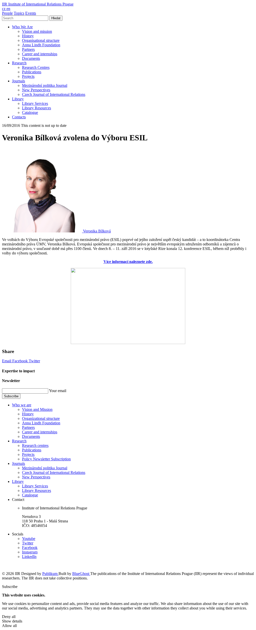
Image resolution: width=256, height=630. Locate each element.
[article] (56, 231)
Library (18, 99)
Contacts (19, 117)
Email (7, 361)
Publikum (50, 573)
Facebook (20, 361)
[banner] (38, 4)
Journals (18, 81)
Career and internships (39, 54)
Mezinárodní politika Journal (44, 85)
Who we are (21, 405)
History (28, 36)
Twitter (34, 361)
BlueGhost (81, 573)
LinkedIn (29, 556)
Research (19, 63)
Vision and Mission (37, 409)
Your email (57, 391)
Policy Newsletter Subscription (46, 459)
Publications (31, 72)
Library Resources (36, 108)
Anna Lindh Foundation (41, 45)
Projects (28, 76)
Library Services (35, 103)
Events (30, 13)
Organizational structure (41, 418)
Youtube (28, 538)
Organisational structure (41, 40)
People (7, 13)
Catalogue (30, 112)
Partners (28, 49)
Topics (19, 13)
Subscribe (11, 396)
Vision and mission (37, 31)
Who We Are (22, 27)
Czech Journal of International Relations (53, 94)
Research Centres (36, 67)
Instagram (30, 552)
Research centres (35, 445)
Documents (31, 58)
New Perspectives (36, 90)
